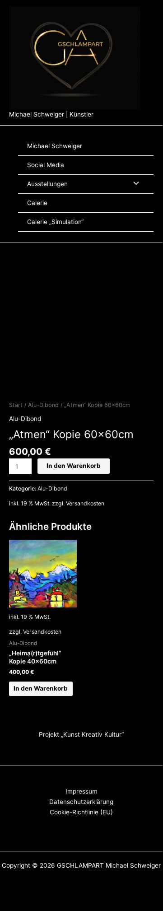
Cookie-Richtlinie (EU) (81, 812)
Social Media (45, 164)
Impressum (81, 791)
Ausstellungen (47, 183)
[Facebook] (153, 53)
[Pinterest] (156, 73)
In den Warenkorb (74, 465)
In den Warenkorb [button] (41, 688)
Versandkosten (85, 503)
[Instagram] (156, 63)
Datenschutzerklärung (81, 801)
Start (16, 405)
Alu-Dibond (43, 405)
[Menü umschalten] (133, 184)
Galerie (37, 202)
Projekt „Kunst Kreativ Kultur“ (81, 734)
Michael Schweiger (54, 145)
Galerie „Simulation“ (55, 221)
